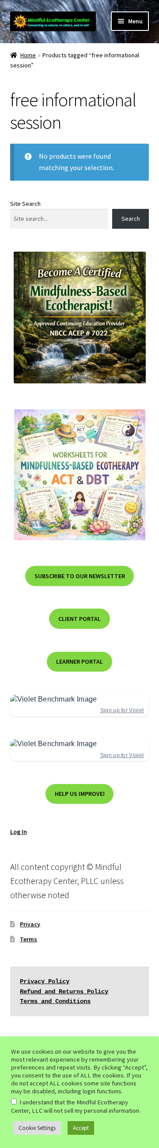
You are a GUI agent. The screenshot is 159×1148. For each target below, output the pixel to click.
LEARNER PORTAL (79, 661)
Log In (18, 832)
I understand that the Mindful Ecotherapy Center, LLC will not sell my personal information (75, 1106)
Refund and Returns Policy (64, 991)
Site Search (25, 204)
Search (130, 219)
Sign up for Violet (122, 710)
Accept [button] (81, 1128)
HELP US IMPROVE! (80, 794)
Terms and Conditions (55, 1001)
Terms (28, 939)
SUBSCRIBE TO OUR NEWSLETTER (79, 576)
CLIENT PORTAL (79, 619)
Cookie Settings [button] (37, 1128)
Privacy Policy (44, 981)
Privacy (30, 924)
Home (28, 55)
